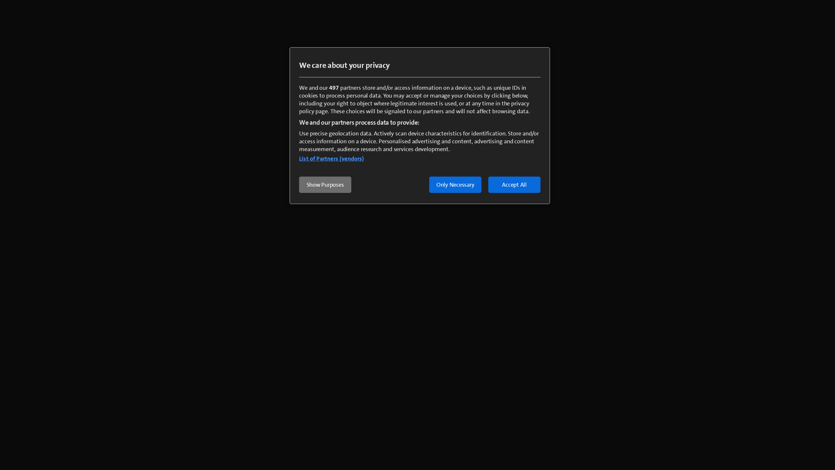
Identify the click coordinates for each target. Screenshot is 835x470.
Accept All (514, 185)
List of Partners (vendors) (331, 159)
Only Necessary (455, 185)
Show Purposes (325, 185)
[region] (419, 125)
